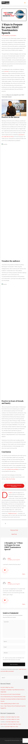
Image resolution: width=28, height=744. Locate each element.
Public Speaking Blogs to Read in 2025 (10, 703)
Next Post (14, 534)
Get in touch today (10, 479)
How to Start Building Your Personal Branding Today (13, 696)
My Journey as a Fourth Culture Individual (10, 694)
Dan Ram (10, 492)
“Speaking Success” (12, 513)
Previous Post (14, 530)
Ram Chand (3, 724)
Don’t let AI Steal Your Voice (7, 687)
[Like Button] (3, 523)
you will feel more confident (11, 469)
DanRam (3, 717)
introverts (6, 71)
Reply (23, 574)
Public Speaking (5, 35)
